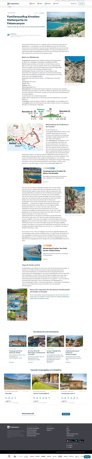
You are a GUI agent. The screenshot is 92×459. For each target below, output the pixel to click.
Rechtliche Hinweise (81, 452)
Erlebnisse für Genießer (31, 432)
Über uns (68, 430)
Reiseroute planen (50, 428)
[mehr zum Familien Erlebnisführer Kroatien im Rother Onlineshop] (17, 305)
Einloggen (82, 3)
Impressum (58, 452)
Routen (33, 3)
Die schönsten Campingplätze (33, 428)
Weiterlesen (45, 181)
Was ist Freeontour (70, 435)
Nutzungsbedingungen (65, 452)
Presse (68, 432)
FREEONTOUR (13, 34)
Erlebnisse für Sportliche (32, 430)
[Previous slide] (6, 349)
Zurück (9, 6)
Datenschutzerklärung (73, 452)
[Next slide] (85, 349)
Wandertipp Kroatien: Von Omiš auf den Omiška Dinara (55, 249)
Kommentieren (66, 414)
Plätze (40, 3)
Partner (57, 3)
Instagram (70, 447)
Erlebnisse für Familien (31, 435)
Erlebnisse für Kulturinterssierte (33, 433)
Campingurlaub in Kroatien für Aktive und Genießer (54, 172)
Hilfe (67, 428)
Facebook (70, 445)
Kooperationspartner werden (72, 433)
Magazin (49, 3)
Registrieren (74, 3)
